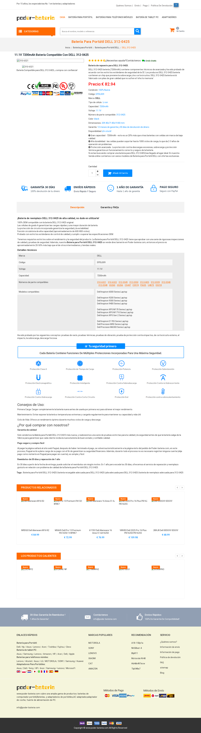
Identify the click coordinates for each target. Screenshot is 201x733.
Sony (31, 668)
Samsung (28, 654)
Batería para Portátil (80, 17)
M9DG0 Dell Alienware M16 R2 (35, 530)
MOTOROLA (50, 661)
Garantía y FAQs (109, 207)
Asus (28, 647)
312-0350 (133, 282)
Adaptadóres (169, 17)
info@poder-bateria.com (28, 707)
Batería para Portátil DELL (107, 47)
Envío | (138, 5)
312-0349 (123, 282)
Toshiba (52, 647)
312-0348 (102, 285)
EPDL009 (101, 262)
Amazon (47, 654)
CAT (90, 663)
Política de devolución (161, 5)
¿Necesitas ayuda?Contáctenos (123, 60)
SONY (61, 661)
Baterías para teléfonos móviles (114, 17)
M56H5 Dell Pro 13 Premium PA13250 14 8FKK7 (68, 531)
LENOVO (92, 653)
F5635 (143, 285)
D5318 (159, 285)
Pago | (146, 5)
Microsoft (70, 668)
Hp (23, 647)
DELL (99, 256)
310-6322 (112, 282)
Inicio (67, 47)
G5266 (120, 285)
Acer (44, 647)
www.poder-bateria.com (97, 728)
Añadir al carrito (120, 173)
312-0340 (166, 282)
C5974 (136, 285)
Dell (18, 647)
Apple (71, 654)
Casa (62, 17)
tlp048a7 (135, 668)
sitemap (164, 667)
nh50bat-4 (136, 648)
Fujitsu (61, 647)
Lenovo (36, 647)
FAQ (162, 662)
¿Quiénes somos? (168, 642)
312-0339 (155, 282)
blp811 (134, 653)
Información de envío (170, 647)
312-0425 (144, 282)
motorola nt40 (138, 658)
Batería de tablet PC (147, 17)
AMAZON (92, 668)
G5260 (112, 285)
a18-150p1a (137, 643)
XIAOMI (92, 658)
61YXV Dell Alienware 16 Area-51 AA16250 (100, 531)
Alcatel (28, 661)
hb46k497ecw (138, 663)
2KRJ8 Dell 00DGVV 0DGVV (165, 530)
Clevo (68, 647)
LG (42, 661)
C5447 (128, 285)
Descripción (77, 207)
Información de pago (170, 652)
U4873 (151, 285)
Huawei (80, 661)
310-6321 (101, 282)
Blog (162, 673)
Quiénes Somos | (124, 5)
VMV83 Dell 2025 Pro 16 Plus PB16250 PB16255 (133, 531)
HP (54, 654)
